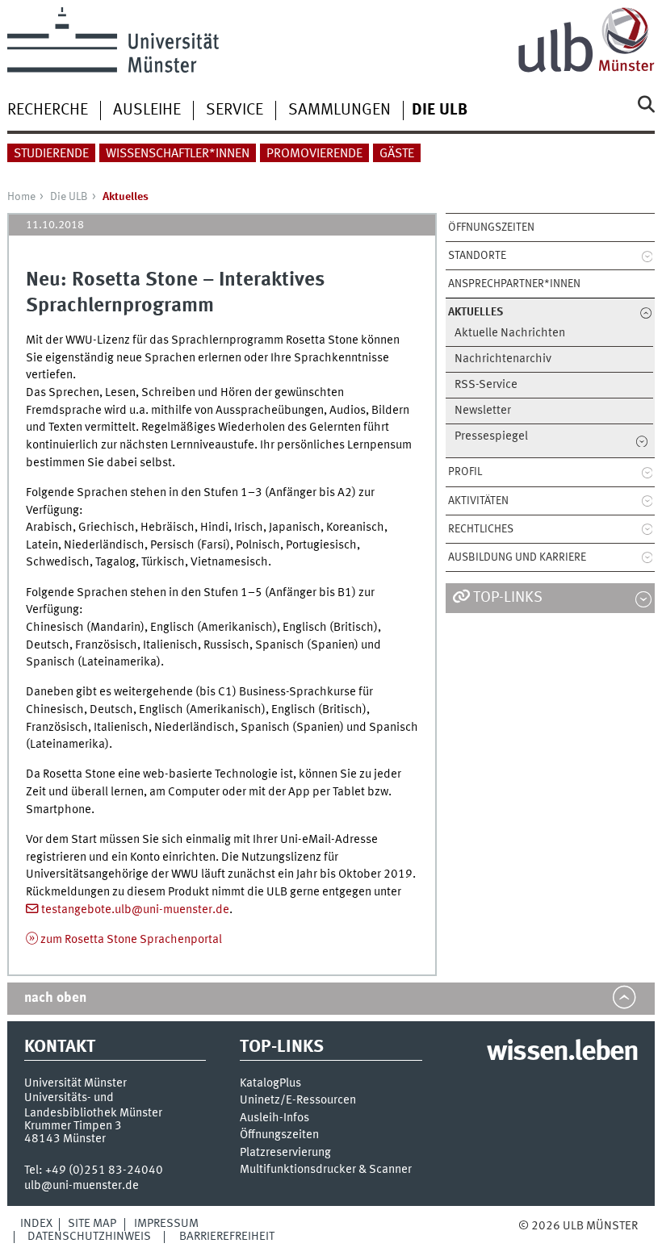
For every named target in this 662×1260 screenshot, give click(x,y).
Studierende (51, 154)
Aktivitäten (478, 501)
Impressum (166, 1223)
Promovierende (314, 154)
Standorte (477, 255)
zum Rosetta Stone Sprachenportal (131, 939)
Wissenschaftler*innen (177, 154)
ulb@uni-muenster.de (81, 1185)
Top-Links (508, 597)
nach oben (55, 998)
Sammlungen (339, 110)
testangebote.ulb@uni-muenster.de (135, 909)
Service (234, 110)
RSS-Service (486, 385)
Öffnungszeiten (491, 227)
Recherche (47, 110)
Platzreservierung (285, 1153)
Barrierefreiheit (226, 1236)
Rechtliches (480, 529)
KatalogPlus (270, 1084)
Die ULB (69, 196)
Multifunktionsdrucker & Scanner (326, 1170)
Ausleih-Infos (274, 1118)
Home (21, 196)
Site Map (92, 1223)
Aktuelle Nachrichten (510, 334)
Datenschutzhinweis (89, 1236)
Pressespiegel (491, 437)
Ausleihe (147, 110)
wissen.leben (562, 1052)
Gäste (396, 154)
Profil (465, 472)
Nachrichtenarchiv (503, 359)
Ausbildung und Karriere (517, 557)
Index (36, 1223)
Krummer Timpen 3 (73, 1126)
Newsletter (483, 411)
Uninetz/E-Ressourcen (298, 1101)
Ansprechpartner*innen (514, 284)
